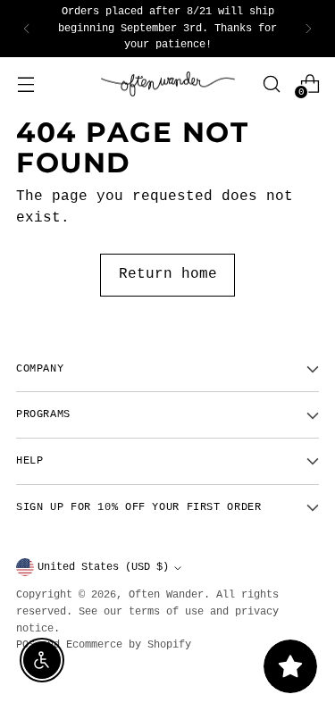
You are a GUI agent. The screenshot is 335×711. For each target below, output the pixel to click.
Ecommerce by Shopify (128, 645)
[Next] (308, 28)
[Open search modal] (271, 83)
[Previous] (26, 28)
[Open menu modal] (25, 83)
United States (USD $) (103, 567)
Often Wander (166, 595)
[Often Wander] (168, 84)
